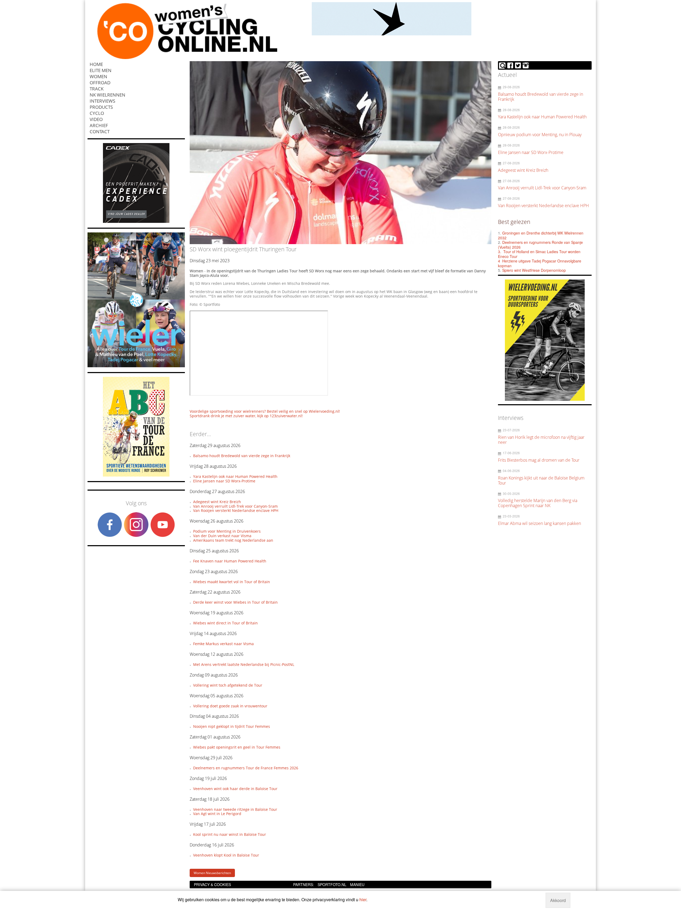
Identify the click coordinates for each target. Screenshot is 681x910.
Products (101, 107)
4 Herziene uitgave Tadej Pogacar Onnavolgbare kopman (539, 263)
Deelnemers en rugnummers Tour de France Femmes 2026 (245, 767)
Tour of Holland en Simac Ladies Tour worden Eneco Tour (539, 254)
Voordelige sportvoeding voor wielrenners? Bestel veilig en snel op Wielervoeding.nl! (265, 411)
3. (499, 251)
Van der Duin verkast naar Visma (222, 535)
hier (362, 899)
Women (98, 76)
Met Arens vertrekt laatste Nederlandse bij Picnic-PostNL (243, 664)
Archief (99, 125)
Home (96, 64)
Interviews (102, 101)
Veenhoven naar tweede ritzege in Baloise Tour (235, 809)
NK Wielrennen (107, 95)
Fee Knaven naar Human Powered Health (229, 560)
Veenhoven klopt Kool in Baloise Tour (226, 855)
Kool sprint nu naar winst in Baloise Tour (229, 834)
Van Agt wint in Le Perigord (217, 813)
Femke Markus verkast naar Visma (223, 643)
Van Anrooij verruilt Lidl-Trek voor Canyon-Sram (235, 506)
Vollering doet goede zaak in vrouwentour (230, 705)
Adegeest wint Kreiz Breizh (217, 501)
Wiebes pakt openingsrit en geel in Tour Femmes (236, 747)
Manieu (357, 884)
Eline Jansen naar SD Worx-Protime (224, 480)
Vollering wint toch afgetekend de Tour (227, 685)
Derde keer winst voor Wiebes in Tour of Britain (235, 602)
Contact (100, 131)
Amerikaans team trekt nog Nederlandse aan (233, 540)
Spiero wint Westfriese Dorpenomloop (534, 270)
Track (96, 89)
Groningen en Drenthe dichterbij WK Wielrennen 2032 (540, 235)
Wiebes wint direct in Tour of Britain (225, 622)
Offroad (100, 83)
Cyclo (97, 113)
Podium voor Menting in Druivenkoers (227, 531)
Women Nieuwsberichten (212, 873)
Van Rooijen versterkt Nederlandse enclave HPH (235, 510)
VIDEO (96, 119)
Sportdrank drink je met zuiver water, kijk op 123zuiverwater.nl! (246, 415)
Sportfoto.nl (332, 884)
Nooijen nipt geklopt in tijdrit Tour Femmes (231, 726)
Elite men (100, 70)
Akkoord (558, 900)
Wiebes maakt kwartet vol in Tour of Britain (231, 581)
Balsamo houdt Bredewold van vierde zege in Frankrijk (241, 455)
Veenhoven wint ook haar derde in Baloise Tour (235, 788)
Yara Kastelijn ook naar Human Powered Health (235, 476)
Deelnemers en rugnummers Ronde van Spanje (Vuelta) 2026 (540, 245)
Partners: (303, 884)
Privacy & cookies (212, 884)
